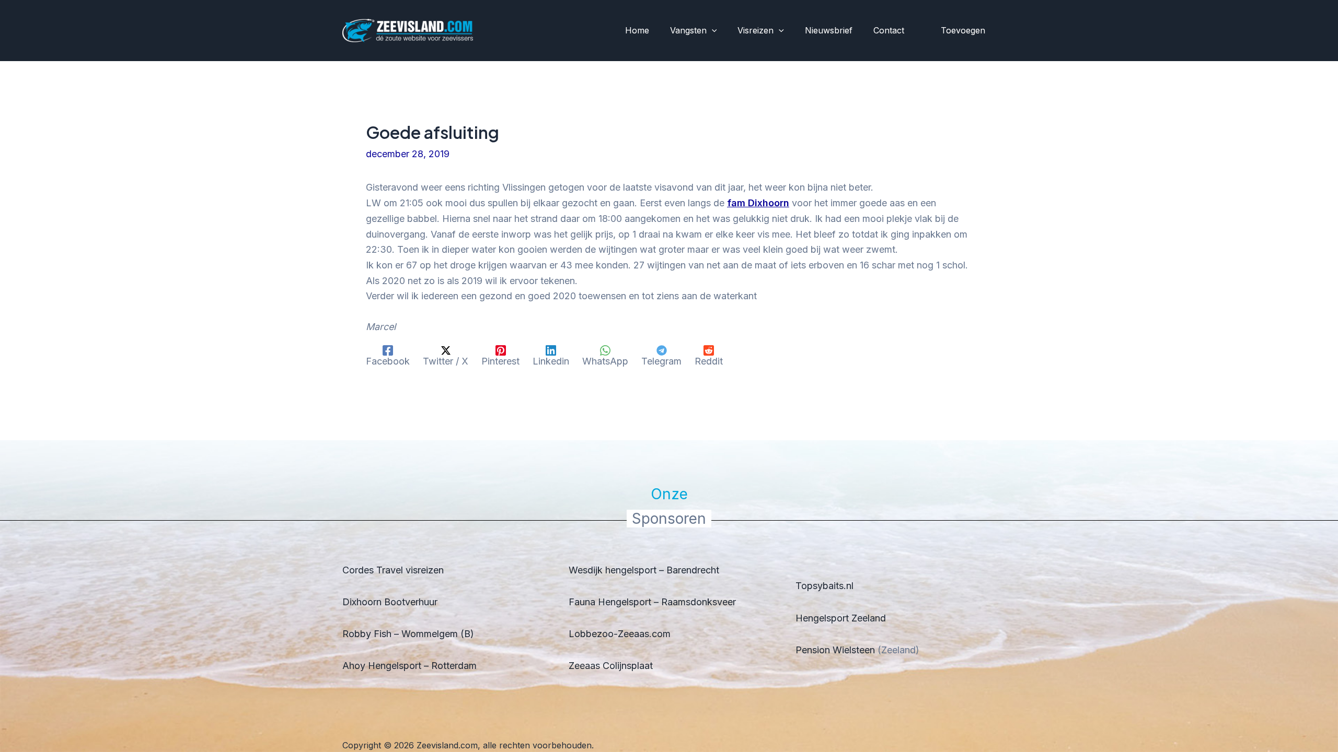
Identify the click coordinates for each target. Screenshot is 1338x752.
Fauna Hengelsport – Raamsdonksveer (652, 601)
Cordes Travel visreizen (393, 570)
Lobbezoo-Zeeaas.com (620, 633)
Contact (888, 30)
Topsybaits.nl (824, 585)
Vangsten (688, 30)
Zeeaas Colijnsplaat (611, 665)
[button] (712, 31)
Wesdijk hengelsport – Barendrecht (644, 570)
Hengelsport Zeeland (840, 618)
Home (637, 30)
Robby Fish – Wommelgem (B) (408, 633)
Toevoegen (963, 30)
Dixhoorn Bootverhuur (389, 601)
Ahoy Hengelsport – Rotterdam (409, 665)
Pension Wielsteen (835, 649)
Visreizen (755, 30)
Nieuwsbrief (828, 30)
